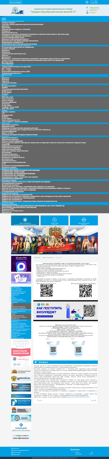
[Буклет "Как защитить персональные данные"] (21, 427)
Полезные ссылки (15, 335)
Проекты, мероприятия (25, 223)
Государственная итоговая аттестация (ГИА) (16, 67)
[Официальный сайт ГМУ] (21, 378)
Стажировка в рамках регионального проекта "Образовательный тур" (20, 329)
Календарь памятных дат (17, 338)
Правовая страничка (8, 112)
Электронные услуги (16, 290)
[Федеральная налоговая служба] (21, 418)
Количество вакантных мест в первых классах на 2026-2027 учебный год (26, 130)
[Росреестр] (21, 402)
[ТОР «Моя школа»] (21, 278)
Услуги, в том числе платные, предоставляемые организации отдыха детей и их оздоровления (33, 60)
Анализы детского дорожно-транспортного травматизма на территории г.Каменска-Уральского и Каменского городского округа (44, 143)
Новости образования (16, 289)
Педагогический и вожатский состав (14, 54)
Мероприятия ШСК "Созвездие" (19, 317)
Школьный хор (6, 212)
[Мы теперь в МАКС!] (21, 263)
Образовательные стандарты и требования (16, 29)
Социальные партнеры (9, 83)
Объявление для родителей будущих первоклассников (19, 134)
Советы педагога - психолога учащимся (15, 122)
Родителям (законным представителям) (15, 151)
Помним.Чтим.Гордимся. (17, 299)
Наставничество (15, 332)
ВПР (12, 304)
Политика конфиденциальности (21, 450)
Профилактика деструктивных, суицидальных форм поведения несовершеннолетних (29, 201)
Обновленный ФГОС (7, 75)
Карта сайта (16, 448)
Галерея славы (54, 223)
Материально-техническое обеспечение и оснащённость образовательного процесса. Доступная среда (35, 34)
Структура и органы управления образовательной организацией (22, 24)
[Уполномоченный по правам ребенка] (21, 396)
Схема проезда (17, 452)
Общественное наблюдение (18, 306)
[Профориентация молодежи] (21, 371)
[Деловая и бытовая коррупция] (65, 340)
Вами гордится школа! (83, 223)
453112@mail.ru (92, 12)
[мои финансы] (21, 438)
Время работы (16, 454)
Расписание (14, 336)
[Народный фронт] (21, 353)
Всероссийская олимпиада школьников (21, 309)
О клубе (13, 314)
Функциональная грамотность (18, 308)
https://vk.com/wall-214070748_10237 (78, 397)
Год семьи (13, 298)
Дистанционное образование (18, 333)
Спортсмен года (15, 318)
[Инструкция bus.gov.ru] (21, 387)
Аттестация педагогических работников (15, 89)
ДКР (12, 305)
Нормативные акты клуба (17, 315)
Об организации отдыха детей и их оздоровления (18, 47)
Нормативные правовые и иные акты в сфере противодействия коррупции (26, 182)
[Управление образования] (21, 410)
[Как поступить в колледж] (65, 310)
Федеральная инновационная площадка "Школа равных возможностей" (18, 293)
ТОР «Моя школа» (15, 287)
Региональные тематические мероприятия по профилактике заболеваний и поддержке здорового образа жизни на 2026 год (20, 325)
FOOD (12, 296)
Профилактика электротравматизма (14, 162)
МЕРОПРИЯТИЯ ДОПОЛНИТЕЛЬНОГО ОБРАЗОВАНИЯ (19, 207)
